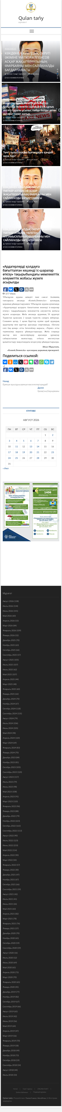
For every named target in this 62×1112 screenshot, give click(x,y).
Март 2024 (8, 743)
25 (16, 458)
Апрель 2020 (9, 972)
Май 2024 (7, 733)
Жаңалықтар (10, 48)
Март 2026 (8, 625)
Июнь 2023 (8, 786)
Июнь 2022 (8, 845)
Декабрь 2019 (9, 992)
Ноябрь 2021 (9, 879)
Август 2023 (8, 777)
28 (38, 458)
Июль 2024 (8, 723)
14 (38, 446)
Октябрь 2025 (9, 650)
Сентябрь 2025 (10, 655)
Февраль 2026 (9, 630)
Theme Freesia (30, 1098)
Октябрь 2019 (9, 1001)
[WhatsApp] (41, 362)
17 (9, 452)
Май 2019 (7, 1026)
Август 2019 (8, 1011)
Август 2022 (8, 835)
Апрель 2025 (9, 679)
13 (31, 446)
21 (38, 452)
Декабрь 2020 (9, 933)
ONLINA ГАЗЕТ (42, 1089)
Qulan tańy (31, 18)
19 (23, 452)
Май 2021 (7, 909)
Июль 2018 (8, 1075)
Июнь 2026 (8, 611)
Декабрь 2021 (9, 874)
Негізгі (15, 1089)
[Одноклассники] (10, 362)
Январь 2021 (9, 928)
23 (52, 452)
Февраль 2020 (9, 982)
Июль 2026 (8, 606)
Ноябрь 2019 (9, 996)
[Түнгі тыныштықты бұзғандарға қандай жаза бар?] (31, 145)
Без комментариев (15, 78)
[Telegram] (51, 362)
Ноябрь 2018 (9, 1055)
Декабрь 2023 (9, 757)
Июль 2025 (8, 664)
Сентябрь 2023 (10, 772)
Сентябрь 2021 (10, 889)
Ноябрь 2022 (9, 821)
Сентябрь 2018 (10, 1065)
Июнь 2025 (8, 669)
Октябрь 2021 (9, 884)
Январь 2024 (9, 752)
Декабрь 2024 (9, 699)
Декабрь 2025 (9, 640)
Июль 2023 (8, 782)
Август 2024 (8, 718)
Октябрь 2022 (9, 826)
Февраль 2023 (9, 806)
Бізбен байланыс (22, 1092)
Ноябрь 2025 (9, 645)
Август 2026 (8, 601)
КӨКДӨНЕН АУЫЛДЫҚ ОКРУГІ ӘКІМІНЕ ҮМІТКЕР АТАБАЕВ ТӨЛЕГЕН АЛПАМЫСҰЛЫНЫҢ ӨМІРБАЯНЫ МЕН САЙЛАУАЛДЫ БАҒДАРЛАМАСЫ (27, 235)
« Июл (6, 468)
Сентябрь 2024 (10, 713)
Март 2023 (8, 801)
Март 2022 (8, 860)
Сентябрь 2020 (10, 948)
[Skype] (46, 362)
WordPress (41, 1098)
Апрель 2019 (9, 1031)
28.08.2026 (34, 74)
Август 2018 (8, 1070)
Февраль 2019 (9, 1040)
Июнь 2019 (8, 1021)
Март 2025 (8, 684)
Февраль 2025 (9, 689)
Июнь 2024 (8, 728)
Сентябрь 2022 (10, 830)
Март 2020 (8, 977)
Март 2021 (8, 918)
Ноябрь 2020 (9, 938)
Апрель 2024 (9, 738)
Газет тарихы (27, 1089)
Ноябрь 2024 (9, 703)
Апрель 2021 (9, 913)
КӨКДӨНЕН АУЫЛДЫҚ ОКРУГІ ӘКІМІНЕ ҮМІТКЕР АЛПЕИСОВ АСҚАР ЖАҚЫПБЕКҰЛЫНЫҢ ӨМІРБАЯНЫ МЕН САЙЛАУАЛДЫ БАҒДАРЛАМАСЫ (29, 61)
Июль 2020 (8, 957)
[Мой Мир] (15, 362)
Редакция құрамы (39, 1092)
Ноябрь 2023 (9, 762)
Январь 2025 (9, 694)
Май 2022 (7, 850)
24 (9, 458)
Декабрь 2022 (9, 816)
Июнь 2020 (8, 962)
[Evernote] (31, 362)
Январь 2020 (9, 987)
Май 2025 (7, 674)
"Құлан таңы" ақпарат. (16, 74)
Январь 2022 (9, 870)
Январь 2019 (9, 1045)
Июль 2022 (8, 840)
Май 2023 (7, 791)
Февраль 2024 (9, 747)
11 (16, 446)
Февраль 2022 (9, 865)
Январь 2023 (9, 811)
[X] (20, 362)
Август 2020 (8, 953)
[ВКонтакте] (5, 362)
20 (31, 452)
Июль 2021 (8, 899)
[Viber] (36, 362)
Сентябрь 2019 (10, 1006)
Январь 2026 (9, 635)
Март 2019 (8, 1036)
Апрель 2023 (9, 796)
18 (16, 452)
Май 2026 (7, 616)
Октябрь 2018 (9, 1060)
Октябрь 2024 (9, 708)
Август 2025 (8, 659)
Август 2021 (8, 894)
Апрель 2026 (9, 620)
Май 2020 (7, 967)
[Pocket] (26, 362)
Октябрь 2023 (9, 767)
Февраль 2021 (9, 923)
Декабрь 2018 (9, 1050)
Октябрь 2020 (9, 943)
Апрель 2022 (9, 855)
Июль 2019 (8, 1016)
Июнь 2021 (8, 904)
